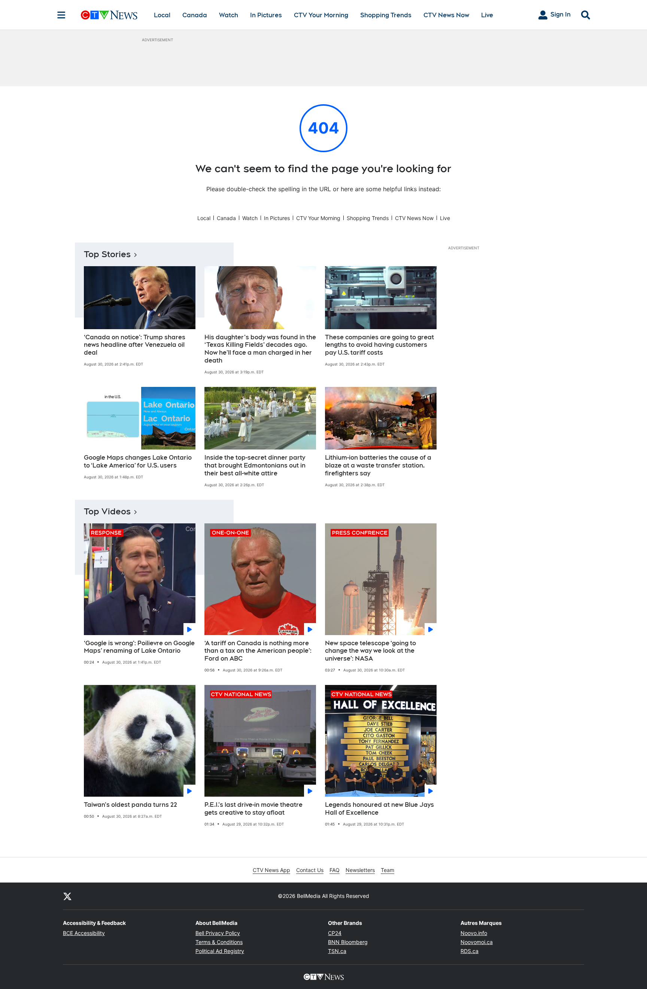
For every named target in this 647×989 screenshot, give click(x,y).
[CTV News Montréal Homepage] (109, 14)
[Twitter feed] (67, 896)
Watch (228, 15)
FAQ (334, 870)
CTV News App (271, 870)
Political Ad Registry (219, 951)
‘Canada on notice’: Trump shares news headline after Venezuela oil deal (134, 345)
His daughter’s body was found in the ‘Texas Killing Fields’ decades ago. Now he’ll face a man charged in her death (260, 349)
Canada (194, 15)
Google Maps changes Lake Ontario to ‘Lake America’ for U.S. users (138, 461)
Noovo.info (474, 933)
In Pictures (266, 15)
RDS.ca (470, 951)
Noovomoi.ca (477, 942)
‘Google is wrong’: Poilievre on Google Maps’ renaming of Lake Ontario (139, 647)
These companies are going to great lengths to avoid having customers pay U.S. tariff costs (379, 345)
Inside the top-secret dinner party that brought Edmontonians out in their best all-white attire (255, 465)
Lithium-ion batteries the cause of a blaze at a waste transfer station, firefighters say (378, 465)
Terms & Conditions (219, 942)
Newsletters (360, 870)
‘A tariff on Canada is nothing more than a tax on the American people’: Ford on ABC (258, 651)
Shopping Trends (385, 15)
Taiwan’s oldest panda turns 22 (130, 804)
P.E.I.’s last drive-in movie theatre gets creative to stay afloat (253, 808)
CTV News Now (446, 15)
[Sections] (61, 14)
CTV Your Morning (321, 15)
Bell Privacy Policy (217, 933)
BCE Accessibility (84, 933)
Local (162, 15)
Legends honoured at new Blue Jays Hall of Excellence (379, 808)
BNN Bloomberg (348, 942)
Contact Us (310, 870)
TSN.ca (337, 951)
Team (387, 870)
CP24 (334, 933)
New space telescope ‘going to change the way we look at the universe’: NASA (370, 651)
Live (487, 15)
